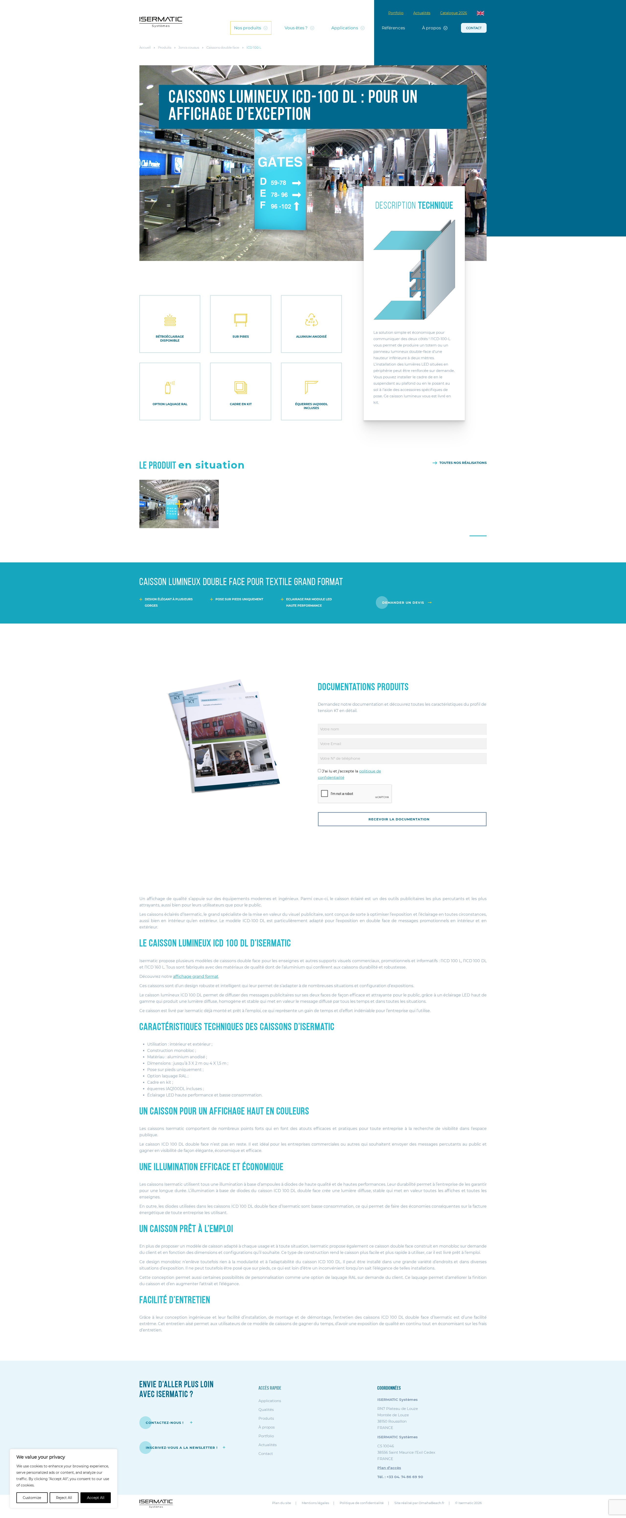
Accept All (95, 1498)
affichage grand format (195, 976)
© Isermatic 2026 (468, 1503)
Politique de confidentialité (362, 1503)
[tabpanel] (179, 504)
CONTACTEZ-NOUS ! (165, 1423)
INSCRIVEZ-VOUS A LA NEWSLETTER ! (182, 1448)
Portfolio (395, 13)
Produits (164, 47)
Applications (344, 27)
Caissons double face (222, 47)
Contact (473, 28)
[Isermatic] (160, 22)
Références (393, 27)
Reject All (64, 1498)
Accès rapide (269, 1388)
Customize (32, 1498)
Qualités (266, 1409)
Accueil (145, 47)
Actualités (421, 13)
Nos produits (247, 27)
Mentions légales (315, 1503)
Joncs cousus (189, 47)
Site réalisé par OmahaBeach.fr (419, 1503)
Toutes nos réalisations (463, 463)
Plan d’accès (389, 1467)
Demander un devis (403, 602)
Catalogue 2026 (453, 13)
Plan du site (281, 1503)
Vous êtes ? (296, 27)
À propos (431, 27)
